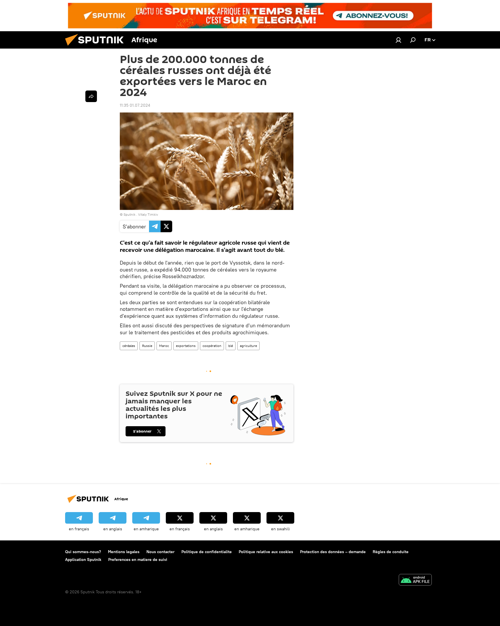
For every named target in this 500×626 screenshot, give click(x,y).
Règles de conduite (391, 551)
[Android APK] (415, 580)
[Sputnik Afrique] (96, 47)
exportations (186, 346)
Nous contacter (160, 551)
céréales (128, 346)
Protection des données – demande (333, 551)
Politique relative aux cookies (266, 551)
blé (230, 346)
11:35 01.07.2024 (135, 105)
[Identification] (398, 40)
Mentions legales (123, 551)
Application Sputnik (83, 559)
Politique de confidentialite (206, 551)
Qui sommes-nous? (83, 551)
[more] (91, 96)
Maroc (164, 346)
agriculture (248, 346)
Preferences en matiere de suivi (137, 559)
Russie (147, 346)
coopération (212, 346)
